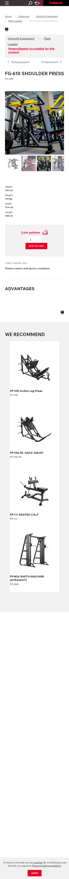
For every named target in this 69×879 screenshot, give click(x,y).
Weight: (9, 195)
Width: (8, 203)
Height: (9, 186)
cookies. (38, 862)
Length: (9, 212)
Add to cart (36, 246)
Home (8, 16)
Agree (34, 873)
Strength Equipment (47, 16)
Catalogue (23, 16)
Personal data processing (46, 865)
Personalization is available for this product (31, 50)
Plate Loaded (15, 20)
